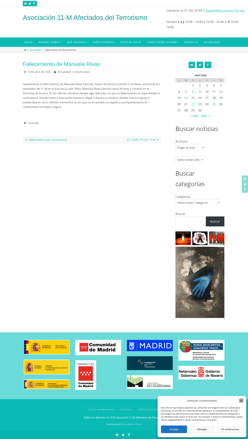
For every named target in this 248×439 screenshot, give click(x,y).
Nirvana (124, 424)
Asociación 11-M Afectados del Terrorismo (85, 17)
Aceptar (174, 429)
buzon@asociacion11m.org (225, 10)
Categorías (182, 197)
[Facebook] (34, 3)
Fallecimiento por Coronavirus (47, 140)
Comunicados (81, 72)
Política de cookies (149, 409)
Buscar (180, 214)
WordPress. (136, 424)
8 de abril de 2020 (39, 72)
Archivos (181, 141)
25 (214, 104)
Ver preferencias (230, 429)
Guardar (33, 123)
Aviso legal (125, 409)
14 (186, 98)
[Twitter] (30, 3)
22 (193, 104)
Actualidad (35, 50)
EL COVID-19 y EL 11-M (141, 140)
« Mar (195, 116)
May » (205, 116)
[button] (241, 400)
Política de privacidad (101, 409)
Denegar (202, 429)
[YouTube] (25, 3)
